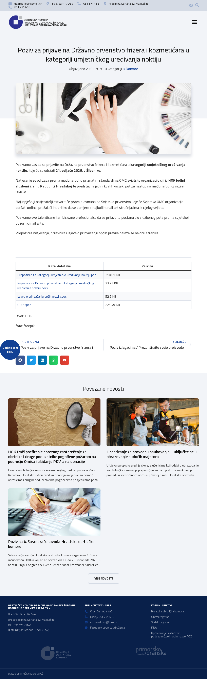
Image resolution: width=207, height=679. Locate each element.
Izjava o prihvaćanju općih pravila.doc (42, 296)
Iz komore (130, 68)
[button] (197, 5)
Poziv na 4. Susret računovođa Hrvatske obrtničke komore (51, 543)
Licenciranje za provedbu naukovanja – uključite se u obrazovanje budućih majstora (152, 454)
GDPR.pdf (24, 304)
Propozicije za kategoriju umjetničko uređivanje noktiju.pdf (56, 274)
